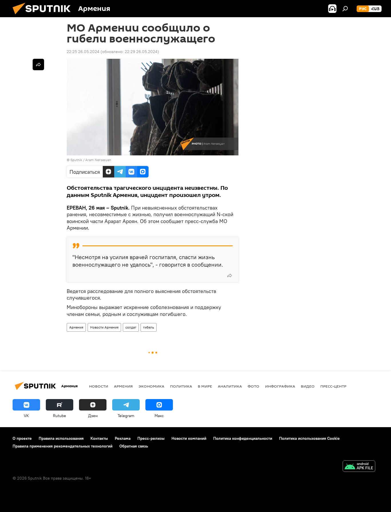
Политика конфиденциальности (242, 438)
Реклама (123, 438)
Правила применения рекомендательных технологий (62, 446)
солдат (130, 327)
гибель (148, 327)
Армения (76, 327)
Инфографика (280, 386)
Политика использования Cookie (309, 438)
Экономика (151, 386)
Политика (181, 386)
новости (98, 386)
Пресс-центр (333, 386)
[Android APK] (358, 466)
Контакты (99, 438)
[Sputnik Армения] (43, 15)
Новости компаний (188, 438)
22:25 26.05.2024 (83, 51)
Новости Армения (104, 327)
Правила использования (61, 438)
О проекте (22, 438)
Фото (253, 386)
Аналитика (230, 386)
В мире (205, 386)
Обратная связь (133, 446)
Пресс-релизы (151, 438)
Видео (308, 386)
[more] (229, 275)
